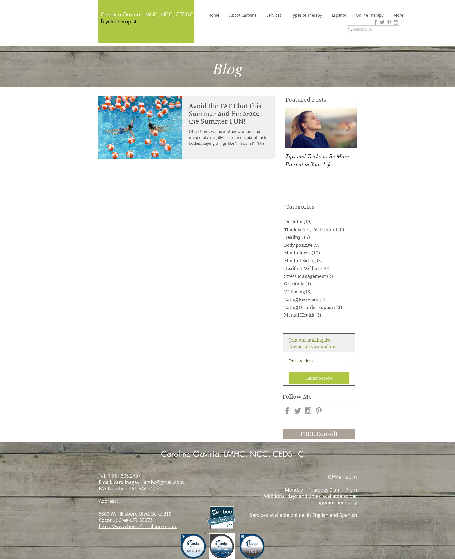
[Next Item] (348, 128)
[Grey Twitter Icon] (382, 22)
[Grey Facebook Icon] (375, 22)
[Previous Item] (293, 128)
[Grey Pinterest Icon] (389, 22)
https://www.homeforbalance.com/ (138, 526)
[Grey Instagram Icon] (396, 22)
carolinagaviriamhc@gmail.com (149, 482)
